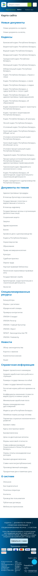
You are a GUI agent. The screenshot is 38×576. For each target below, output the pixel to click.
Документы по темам (15, 187)
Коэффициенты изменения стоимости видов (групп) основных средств (18, 395)
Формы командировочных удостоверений (14, 405)
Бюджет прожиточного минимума (17, 370)
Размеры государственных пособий (17, 380)
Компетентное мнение (12, 356)
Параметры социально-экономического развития (19, 420)
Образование (8, 246)
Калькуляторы (8, 300)
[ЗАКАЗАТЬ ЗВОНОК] (34, 562)
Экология (7, 287)
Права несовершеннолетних (14, 250)
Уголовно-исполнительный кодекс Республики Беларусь (17, 138)
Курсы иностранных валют (13, 429)
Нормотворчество (10, 242)
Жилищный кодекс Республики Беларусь (19, 65)
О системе (7, 476)
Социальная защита (11, 217)
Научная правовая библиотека (15, 267)
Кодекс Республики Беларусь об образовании (16, 102)
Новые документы (13, 22)
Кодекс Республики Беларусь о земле (18, 81)
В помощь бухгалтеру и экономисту (17, 197)
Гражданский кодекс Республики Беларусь (16, 60)
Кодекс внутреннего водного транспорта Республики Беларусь (19, 108)
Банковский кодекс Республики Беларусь (19, 43)
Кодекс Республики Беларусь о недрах (18, 85)
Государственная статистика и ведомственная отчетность (15, 202)
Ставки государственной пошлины (17, 384)
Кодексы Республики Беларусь (15, 238)
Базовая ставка (9, 425)
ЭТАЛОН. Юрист (9, 329)
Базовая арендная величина (14, 459)
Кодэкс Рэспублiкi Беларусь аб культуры (19, 119)
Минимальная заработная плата (16, 400)
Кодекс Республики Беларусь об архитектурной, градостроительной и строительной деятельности (18, 175)
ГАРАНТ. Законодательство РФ (15, 333)
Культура (6, 254)
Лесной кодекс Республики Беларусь (18, 123)
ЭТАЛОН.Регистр (9, 321)
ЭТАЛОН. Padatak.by (11, 337)
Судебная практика (11, 259)
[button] (35, 5)
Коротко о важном (10, 352)
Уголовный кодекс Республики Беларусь (19, 127)
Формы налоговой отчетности (15, 441)
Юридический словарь (12, 308)
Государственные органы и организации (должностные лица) (19, 212)
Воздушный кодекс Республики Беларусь (19, 55)
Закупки (6, 221)
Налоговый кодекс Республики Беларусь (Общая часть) (19, 132)
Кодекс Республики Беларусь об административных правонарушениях (18, 96)
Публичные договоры (12, 502)
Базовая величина (10, 433)
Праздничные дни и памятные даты (17, 472)
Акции (5, 360)
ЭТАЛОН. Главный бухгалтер (14, 325)
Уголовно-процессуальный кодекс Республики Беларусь (17, 150)
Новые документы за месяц (14, 32)
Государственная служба (13, 277)
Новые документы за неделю (14, 28)
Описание (7, 482)
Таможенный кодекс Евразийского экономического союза (17, 168)
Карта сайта (32, 558)
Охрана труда (8, 263)
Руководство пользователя (14, 498)
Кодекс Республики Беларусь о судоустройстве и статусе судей (15, 90)
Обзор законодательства (13, 348)
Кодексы (6, 37)
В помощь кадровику (11, 207)
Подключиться (11, 10)
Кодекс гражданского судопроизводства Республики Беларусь (19, 182)
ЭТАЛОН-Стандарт (10, 317)
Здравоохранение (10, 226)
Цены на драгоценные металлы (15, 437)
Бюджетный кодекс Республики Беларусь (19, 47)
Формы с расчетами (11, 304)
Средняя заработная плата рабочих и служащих (18, 375)
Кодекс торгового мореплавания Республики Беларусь (16, 114)
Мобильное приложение (13, 507)
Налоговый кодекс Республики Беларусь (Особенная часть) (19, 144)
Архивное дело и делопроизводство (17, 234)
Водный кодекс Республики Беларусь (18, 51)
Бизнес (6, 230)
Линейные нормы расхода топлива (17, 415)
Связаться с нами (19, 541)
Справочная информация (17, 364)
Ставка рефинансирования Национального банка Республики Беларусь (17, 447)
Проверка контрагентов (12, 312)
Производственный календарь (15, 467)
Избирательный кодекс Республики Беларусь (17, 70)
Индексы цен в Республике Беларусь (17, 410)
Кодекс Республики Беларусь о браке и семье (18, 76)
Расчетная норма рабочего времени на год (19, 389)
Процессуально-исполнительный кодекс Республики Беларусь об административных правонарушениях (19, 161)
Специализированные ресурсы (15, 293)
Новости (6, 342)
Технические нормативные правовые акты (18, 272)
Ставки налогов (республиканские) (17, 463)
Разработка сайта (28, 566)
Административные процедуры (15, 193)
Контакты (7, 494)
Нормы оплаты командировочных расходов (17, 454)
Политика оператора (11, 490)
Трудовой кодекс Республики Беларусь (18, 155)
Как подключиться (10, 486)
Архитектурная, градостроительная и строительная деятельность (18, 282)
